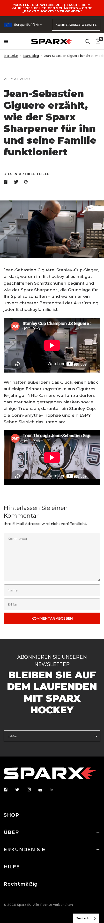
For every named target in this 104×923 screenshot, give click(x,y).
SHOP (11, 815)
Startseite (11, 56)
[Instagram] (32, 789)
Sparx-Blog (31, 56)
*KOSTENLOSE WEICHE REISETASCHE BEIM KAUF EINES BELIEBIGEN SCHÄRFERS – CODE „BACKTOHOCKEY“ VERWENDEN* (52, 8)
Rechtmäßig (21, 884)
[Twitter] (20, 789)
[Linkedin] (55, 789)
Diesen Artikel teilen (27, 173)
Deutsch (82, 918)
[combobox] (86, 918)
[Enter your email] (95, 735)
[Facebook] (9, 789)
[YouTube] (43, 790)
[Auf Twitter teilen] (17, 182)
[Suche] (88, 41)
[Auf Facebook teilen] (6, 182)
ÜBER (11, 832)
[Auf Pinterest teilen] (27, 182)
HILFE (12, 867)
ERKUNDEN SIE (24, 849)
